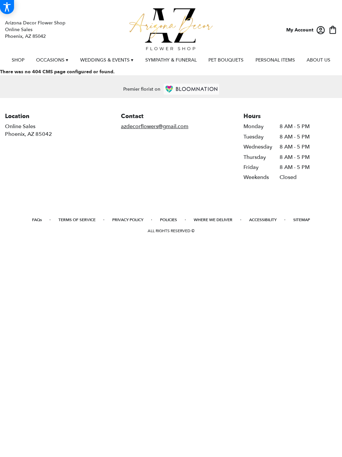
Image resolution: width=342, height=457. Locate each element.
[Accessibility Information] (7, 7)
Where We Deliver (213, 219)
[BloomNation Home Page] (191, 89)
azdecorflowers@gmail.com (154, 126)
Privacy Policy (127, 219)
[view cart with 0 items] (333, 29)
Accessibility (263, 219)
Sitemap (301, 219)
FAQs (37, 219)
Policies (168, 219)
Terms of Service (77, 219)
